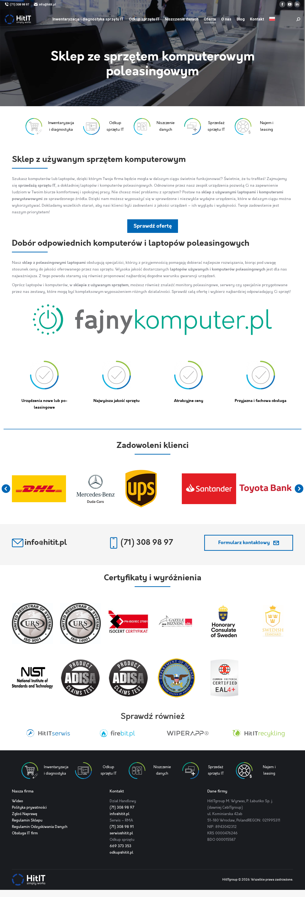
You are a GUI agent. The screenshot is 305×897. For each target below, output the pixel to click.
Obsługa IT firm (25, 833)
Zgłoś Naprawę (24, 814)
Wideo (17, 801)
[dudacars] (95, 489)
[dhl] (39, 488)
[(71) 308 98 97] (113, 543)
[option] (47, 733)
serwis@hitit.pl (121, 833)
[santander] (209, 488)
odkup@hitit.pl (121, 853)
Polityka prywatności (29, 808)
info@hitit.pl (47, 4)
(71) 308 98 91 (122, 827)
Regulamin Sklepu (27, 820)
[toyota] (266, 488)
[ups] (141, 489)
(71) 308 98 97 (19, 4)
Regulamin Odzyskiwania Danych (39, 827)
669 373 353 (120, 846)
